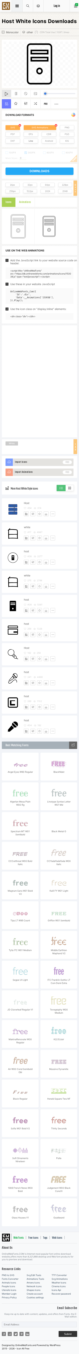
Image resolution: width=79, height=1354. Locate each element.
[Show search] (28, 6)
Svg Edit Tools (34, 1275)
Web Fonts (18, 1238)
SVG (12, 127)
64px (47, 185)
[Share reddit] (10, 1334)
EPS (31, 134)
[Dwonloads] (46, 513)
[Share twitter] (16, 1334)
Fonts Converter (10, 1278)
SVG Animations (40, 127)
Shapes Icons (33, 1290)
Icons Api (56, 1290)
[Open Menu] (38, 6)
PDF (12, 134)
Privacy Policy (9, 1297)
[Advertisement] (39, 381)
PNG (67, 127)
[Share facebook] (4, 1334)
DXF (12, 140)
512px (30, 191)
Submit (68, 1334)
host (26, 551)
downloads (39, 171)
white (27, 527)
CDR (48, 134)
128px (65, 185)
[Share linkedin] (27, 1334)
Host (26, 503)
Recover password (61, 1293)
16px (12, 185)
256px (12, 191)
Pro (46, 104)
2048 (65, 191)
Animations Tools (35, 1278)
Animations (25, 202)
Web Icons (57, 1238)
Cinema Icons (59, 1286)
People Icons (8, 1286)
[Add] (26, 513)
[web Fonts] (73, 745)
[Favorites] (39, 513)
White (12, 443)
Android (49, 140)
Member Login (9, 1293)
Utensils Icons (9, 1290)
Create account (35, 1293)
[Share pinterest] (21, 1334)
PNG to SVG (8, 1275)
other (30, 32)
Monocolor (12, 32)
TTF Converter (59, 1275)
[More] (52, 513)
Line (31, 140)
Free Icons (33, 1238)
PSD (67, 134)
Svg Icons (6, 6)
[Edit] (32, 513)
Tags (45, 1238)
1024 (47, 191)
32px (30, 185)
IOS (67, 140)
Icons (9, 202)
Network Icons (34, 1286)
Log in (57, 6)
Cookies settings (35, 1297)
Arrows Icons (33, 1282)
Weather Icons (59, 1282)
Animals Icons (9, 1282)
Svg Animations (60, 1278)
